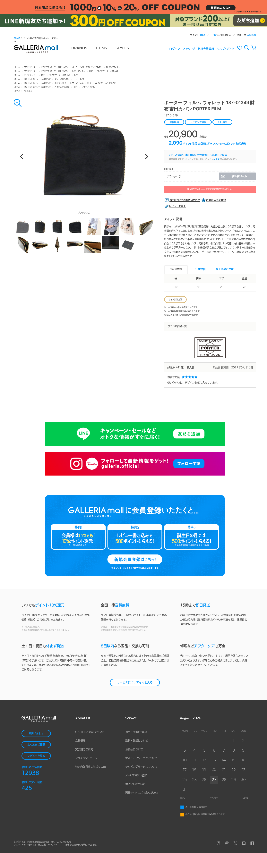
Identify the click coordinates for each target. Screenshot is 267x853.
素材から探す (60, 83)
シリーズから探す (62, 79)
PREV (182, 798)
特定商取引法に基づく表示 (90, 766)
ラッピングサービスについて (141, 766)
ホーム (17, 67)
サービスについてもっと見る (135, 682)
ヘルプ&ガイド (226, 48)
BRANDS (79, 48)
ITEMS (101, 48)
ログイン (174, 48)
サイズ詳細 (176, 269)
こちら (217, 159)
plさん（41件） (176, 367)
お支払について (134, 749)
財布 (91, 71)
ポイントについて (135, 784)
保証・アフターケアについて (141, 758)
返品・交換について (136, 732)
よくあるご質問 (36, 744)
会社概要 (80, 740)
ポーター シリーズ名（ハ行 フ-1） (87, 67)
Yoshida (28, 91)
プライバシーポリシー (87, 758)
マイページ (188, 48)
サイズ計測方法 (175, 299)
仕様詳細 (200, 269)
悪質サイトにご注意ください (141, 792)
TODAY (214, 798)
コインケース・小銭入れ (107, 71)
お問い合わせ (36, 733)
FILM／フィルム (113, 67)
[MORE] (18, 103)
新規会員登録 (206, 48)
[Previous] (22, 156)
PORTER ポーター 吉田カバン (54, 67)
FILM (81, 79)
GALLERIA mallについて (89, 732)
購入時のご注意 (225, 269)
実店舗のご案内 (84, 749)
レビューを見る (36, 756)
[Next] (146, 156)
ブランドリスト (31, 67)
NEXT (245, 798)
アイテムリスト (30, 75)
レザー (77, 75)
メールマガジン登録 (136, 775)
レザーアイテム (78, 71)
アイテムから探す (62, 87)
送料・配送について (136, 740)
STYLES (122, 48)
